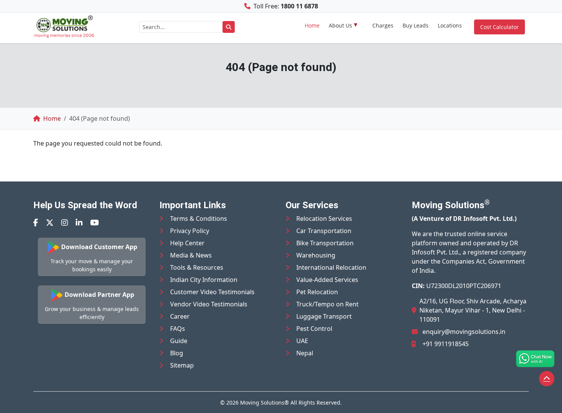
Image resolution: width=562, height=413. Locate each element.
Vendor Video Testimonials (208, 304)
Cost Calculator (499, 27)
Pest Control (314, 328)
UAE (302, 341)
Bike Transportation (325, 243)
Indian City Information (203, 279)
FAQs (177, 328)
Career (180, 316)
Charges (382, 25)
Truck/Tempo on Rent (327, 304)
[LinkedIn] (79, 222)
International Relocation (331, 267)
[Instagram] (64, 222)
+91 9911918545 (445, 344)
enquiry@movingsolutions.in (463, 331)
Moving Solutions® (264, 402)
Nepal (304, 353)
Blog (176, 353)
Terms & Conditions (198, 218)
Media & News (191, 255)
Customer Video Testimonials (212, 292)
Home (312, 25)
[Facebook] (35, 222)
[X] (50, 222)
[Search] (229, 27)
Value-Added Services (327, 279)
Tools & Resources (196, 267)
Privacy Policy (189, 231)
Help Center (187, 243)
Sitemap (182, 365)
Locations (450, 25)
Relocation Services (324, 218)
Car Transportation (323, 231)
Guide (178, 341)
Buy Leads (416, 25)
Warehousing (315, 255)
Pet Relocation (317, 292)
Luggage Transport (324, 316)
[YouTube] (94, 222)
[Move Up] (546, 378)
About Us (340, 25)
